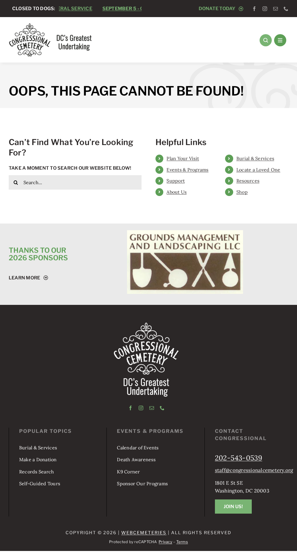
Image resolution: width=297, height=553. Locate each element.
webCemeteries (143, 532)
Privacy (165, 541)
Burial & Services (255, 158)
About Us (176, 192)
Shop (242, 192)
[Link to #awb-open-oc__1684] (280, 40)
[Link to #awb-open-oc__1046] (266, 40)
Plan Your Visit (182, 158)
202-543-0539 (238, 457)
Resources (247, 181)
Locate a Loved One (258, 170)
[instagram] (264, 8)
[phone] (286, 8)
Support (175, 181)
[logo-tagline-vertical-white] (146, 324)
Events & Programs (187, 170)
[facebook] (254, 8)
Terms (182, 541)
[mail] (275, 8)
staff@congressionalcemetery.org (254, 470)
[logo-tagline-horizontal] (51, 25)
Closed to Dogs (125, 8)
